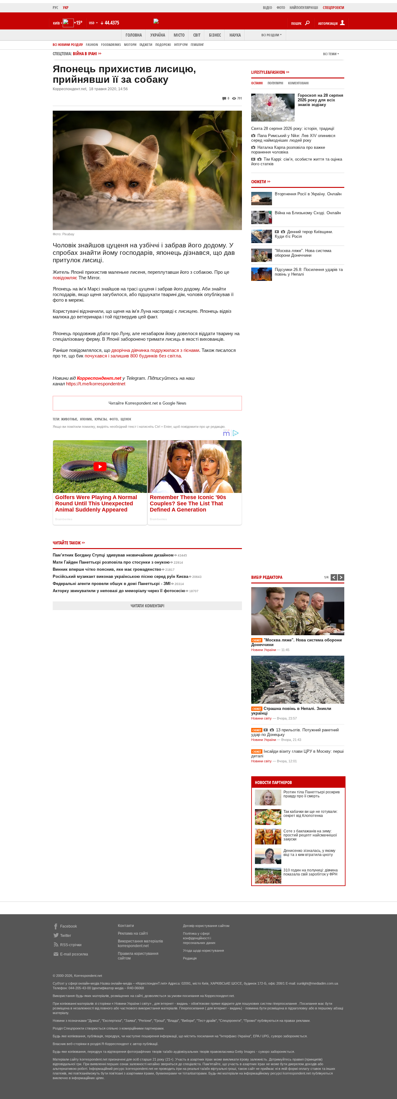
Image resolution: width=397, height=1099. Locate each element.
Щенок (126, 419)
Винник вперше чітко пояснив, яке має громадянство (114, 569)
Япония (86, 419)
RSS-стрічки (71, 945)
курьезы (101, 419)
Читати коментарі (147, 606)
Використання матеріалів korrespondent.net (140, 943)
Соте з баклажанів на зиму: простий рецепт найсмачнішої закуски (310, 835)
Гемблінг (197, 44)
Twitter (65, 935)
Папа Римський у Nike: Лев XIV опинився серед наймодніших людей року (293, 138)
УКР (66, 7)
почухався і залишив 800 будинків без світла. (133, 355)
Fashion (92, 44)
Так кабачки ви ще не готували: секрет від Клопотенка (310, 813)
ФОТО (281, 7)
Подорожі (163, 44)
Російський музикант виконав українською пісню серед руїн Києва (127, 576)
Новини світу (261, 718)
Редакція (190, 958)
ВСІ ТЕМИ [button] (330, 53)
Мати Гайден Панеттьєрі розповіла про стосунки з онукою (118, 562)
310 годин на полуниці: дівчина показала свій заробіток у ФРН (310, 872)
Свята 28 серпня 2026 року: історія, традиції (292, 128)
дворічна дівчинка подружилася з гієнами (155, 350)
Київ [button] (56, 23)
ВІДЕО (267, 7)
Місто (179, 35)
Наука (235, 35)
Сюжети (258, 181)
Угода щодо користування (203, 950)
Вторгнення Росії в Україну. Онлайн (308, 194)
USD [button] (92, 22)
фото (113, 419)
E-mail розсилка (74, 954)
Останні (257, 83)
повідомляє (65, 277)
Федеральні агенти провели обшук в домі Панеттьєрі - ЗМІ (118, 583)
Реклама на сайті (133, 933)
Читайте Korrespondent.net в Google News (147, 403)
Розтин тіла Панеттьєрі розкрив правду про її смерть (311, 794)
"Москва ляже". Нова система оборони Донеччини (303, 253)
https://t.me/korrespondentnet (95, 383)
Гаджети (146, 44)
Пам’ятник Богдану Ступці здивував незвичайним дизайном (120, 555)
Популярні (275, 83)
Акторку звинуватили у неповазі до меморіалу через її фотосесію (125, 590)
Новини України (263, 650)
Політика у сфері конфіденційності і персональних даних (199, 938)
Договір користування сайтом (206, 926)
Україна (157, 35)
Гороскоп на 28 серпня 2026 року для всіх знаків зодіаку (320, 100)
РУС (55, 7)
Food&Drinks (111, 44)
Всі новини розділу (68, 44)
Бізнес (215, 35)
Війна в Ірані (85, 53)
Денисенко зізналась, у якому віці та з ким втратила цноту (309, 853)
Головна (134, 35)
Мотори (130, 44)
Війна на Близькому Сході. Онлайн (308, 212)
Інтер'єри (181, 44)
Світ (196, 35)
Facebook (68, 926)
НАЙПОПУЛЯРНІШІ (304, 7)
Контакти (126, 926)
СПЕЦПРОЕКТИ (333, 7)
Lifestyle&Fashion (268, 72)
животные (69, 419)
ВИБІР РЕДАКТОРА (266, 577)
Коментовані (298, 83)
